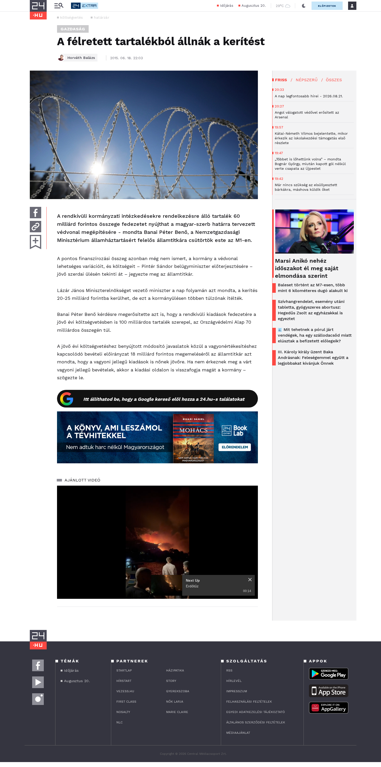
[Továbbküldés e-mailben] (35, 226)
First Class (126, 701)
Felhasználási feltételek (249, 701)
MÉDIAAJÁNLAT (238, 733)
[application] (157, 542)
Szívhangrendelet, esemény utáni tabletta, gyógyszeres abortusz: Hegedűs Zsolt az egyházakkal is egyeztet (311, 310)
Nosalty (123, 712)
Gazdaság (73, 28)
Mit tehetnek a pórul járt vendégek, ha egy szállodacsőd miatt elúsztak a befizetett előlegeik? (315, 335)
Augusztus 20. (254, 6)
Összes (334, 79)
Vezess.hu (125, 691)
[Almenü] (59, 6)
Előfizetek (327, 5)
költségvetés (71, 17)
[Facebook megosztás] (35, 212)
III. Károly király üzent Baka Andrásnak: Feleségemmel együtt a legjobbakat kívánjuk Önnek (313, 357)
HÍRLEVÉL (234, 681)
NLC (119, 722)
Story (171, 681)
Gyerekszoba (177, 691)
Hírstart (123, 681)
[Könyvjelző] (35, 242)
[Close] (250, 579)
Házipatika (175, 670)
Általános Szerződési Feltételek (255, 722)
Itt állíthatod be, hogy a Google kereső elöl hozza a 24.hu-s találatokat (163, 399)
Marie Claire (177, 712)
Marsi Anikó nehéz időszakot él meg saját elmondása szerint (306, 268)
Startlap (124, 670)
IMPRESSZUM (236, 691)
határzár (101, 17)
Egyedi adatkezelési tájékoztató (255, 712)
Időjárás (226, 6)
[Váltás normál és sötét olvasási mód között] (304, 6)
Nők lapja (174, 701)
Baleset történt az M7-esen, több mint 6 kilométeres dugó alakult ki (313, 287)
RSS (229, 670)
